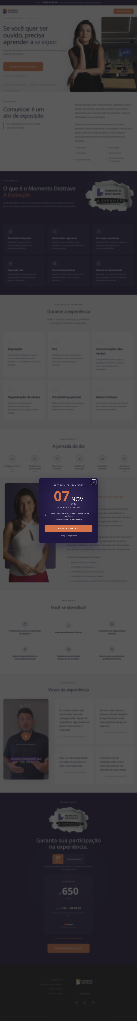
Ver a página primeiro (68, 535)
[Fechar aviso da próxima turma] (93, 482)
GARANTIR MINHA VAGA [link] (68, 528)
